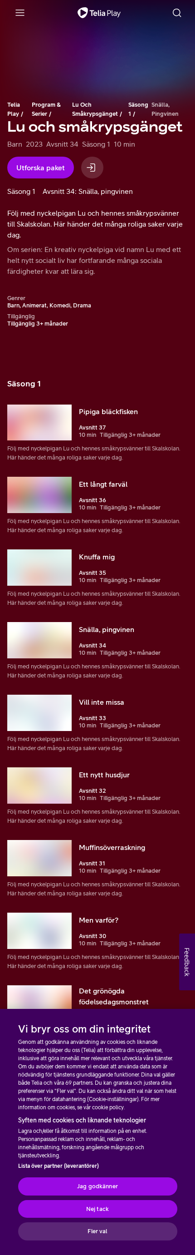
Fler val (97, 1231)
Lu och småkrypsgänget (95, 109)
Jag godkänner (97, 1186)
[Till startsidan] (99, 12)
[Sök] (177, 13)
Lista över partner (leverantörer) (58, 1166)
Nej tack (97, 1209)
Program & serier (46, 109)
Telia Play (13, 109)
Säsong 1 (138, 109)
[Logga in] (92, 167)
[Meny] (20, 12)
